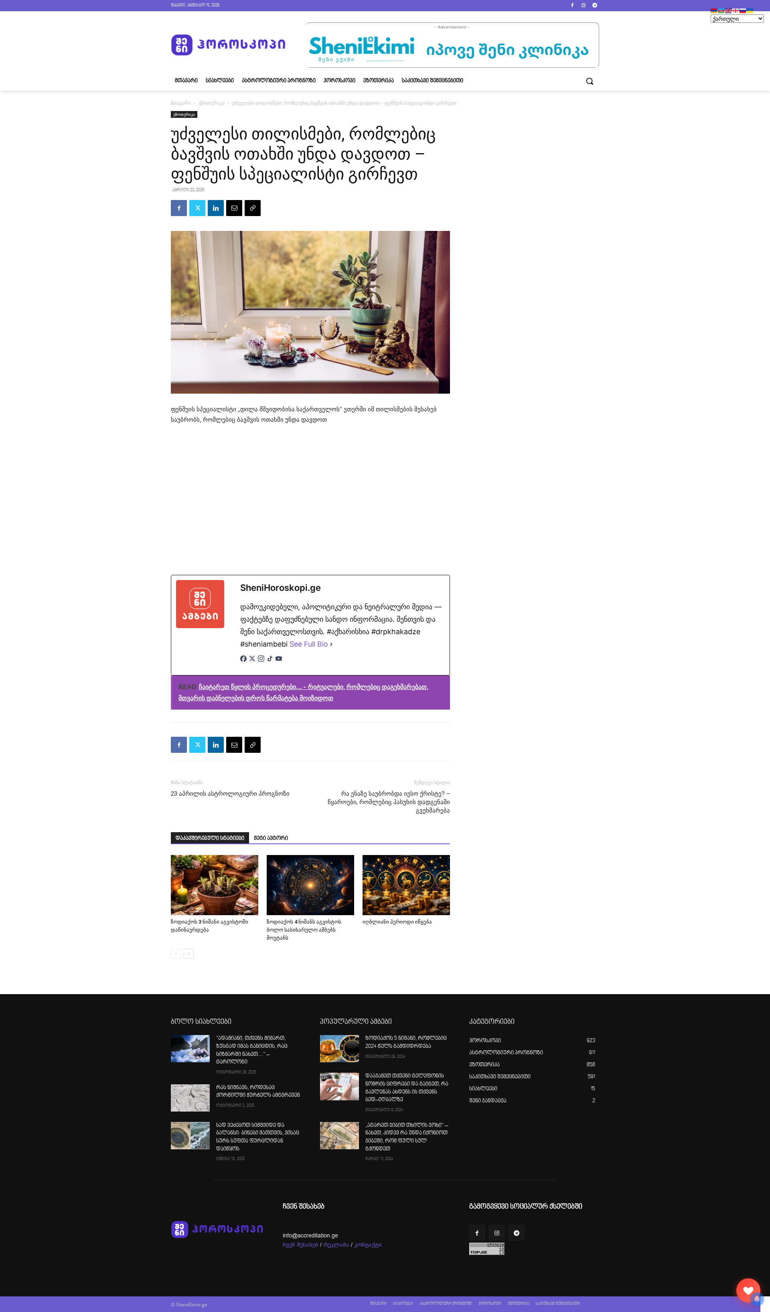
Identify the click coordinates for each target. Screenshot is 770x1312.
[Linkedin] (216, 208)
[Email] (234, 208)
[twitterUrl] (252, 662)
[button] (589, 81)
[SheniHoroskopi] (228, 45)
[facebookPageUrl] (243, 662)
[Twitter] (197, 208)
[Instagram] (583, 5)
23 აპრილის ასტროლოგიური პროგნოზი (230, 793)
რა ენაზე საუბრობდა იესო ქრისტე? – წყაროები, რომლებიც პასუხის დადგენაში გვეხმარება (389, 802)
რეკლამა (336, 1245)
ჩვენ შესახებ (300, 1245)
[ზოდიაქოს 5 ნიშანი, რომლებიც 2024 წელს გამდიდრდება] (339, 1048)
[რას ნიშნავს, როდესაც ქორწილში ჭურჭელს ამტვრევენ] (190, 1098)
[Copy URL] (253, 208)
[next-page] (189, 954)
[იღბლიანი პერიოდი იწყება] (406, 885)
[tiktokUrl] (270, 662)
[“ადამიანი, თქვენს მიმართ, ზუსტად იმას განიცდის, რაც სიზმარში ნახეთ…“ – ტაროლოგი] (190, 1048)
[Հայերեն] (714, 10)
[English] (728, 10)
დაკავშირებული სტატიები (210, 838)
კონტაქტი (368, 1245)
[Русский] (743, 10)
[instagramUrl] (261, 662)
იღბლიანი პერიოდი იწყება (397, 922)
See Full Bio (309, 644)
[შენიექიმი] (748, 1290)
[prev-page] (176, 954)
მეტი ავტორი (271, 838)
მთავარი (181, 102)
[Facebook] (572, 5)
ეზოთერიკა (212, 102)
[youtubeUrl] (279, 662)
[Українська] (750, 10)
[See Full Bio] (331, 644)
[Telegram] (594, 5)
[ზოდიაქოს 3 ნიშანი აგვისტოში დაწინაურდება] (214, 885)
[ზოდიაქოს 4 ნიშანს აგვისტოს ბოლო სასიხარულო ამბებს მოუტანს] (310, 885)
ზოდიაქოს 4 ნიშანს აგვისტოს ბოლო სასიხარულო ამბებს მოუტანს (304, 930)
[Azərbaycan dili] (721, 10)
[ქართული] (736, 10)
